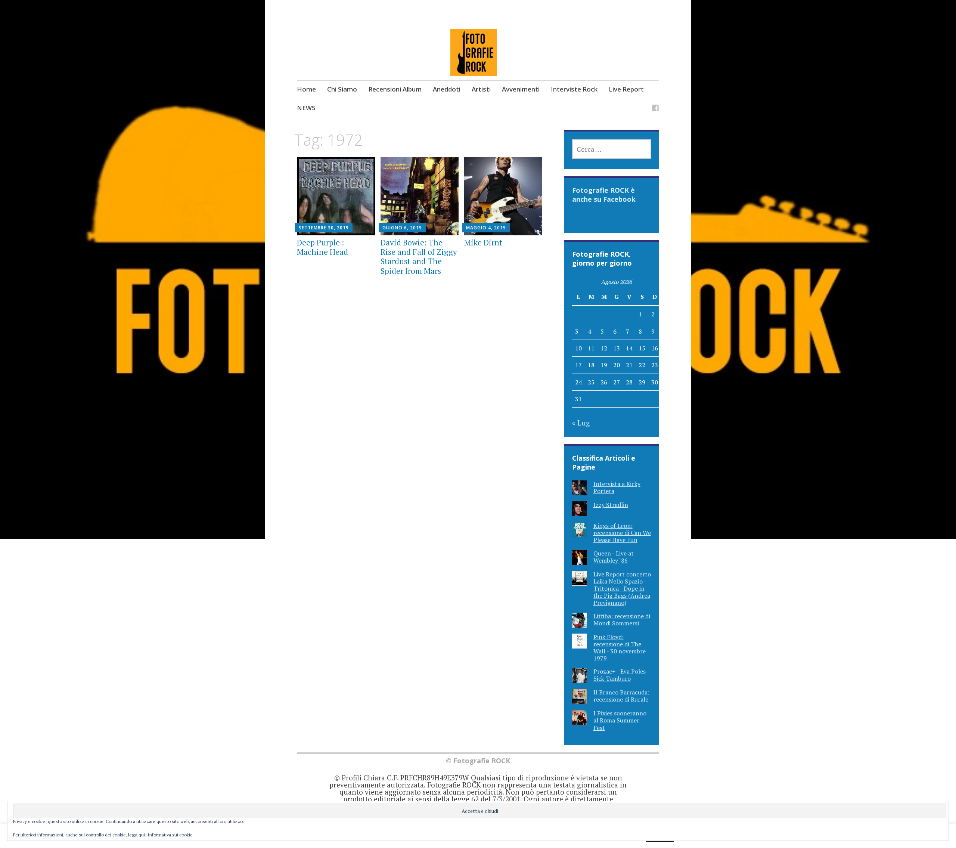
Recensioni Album (395, 89)
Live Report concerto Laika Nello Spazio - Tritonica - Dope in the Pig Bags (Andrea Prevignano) (622, 588)
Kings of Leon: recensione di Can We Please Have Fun (622, 533)
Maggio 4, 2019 (486, 228)
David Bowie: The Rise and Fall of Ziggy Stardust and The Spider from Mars (419, 256)
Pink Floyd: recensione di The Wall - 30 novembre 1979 (619, 648)
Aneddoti (446, 89)
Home (306, 89)
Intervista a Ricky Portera (616, 487)
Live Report (626, 89)
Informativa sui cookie (170, 835)
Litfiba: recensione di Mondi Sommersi (621, 619)
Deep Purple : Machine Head (322, 247)
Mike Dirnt (483, 242)
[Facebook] (655, 109)
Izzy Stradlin (610, 505)
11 (591, 348)
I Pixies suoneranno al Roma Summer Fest (619, 720)
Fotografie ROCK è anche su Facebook (604, 195)
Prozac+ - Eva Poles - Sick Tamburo (621, 675)
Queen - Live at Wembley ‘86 (613, 556)
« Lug (581, 422)
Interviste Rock (574, 89)
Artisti (481, 89)
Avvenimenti (521, 89)
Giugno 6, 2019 (402, 228)
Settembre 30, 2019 (324, 228)
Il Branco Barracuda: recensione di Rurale (621, 695)
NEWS (306, 107)
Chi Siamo (342, 89)
